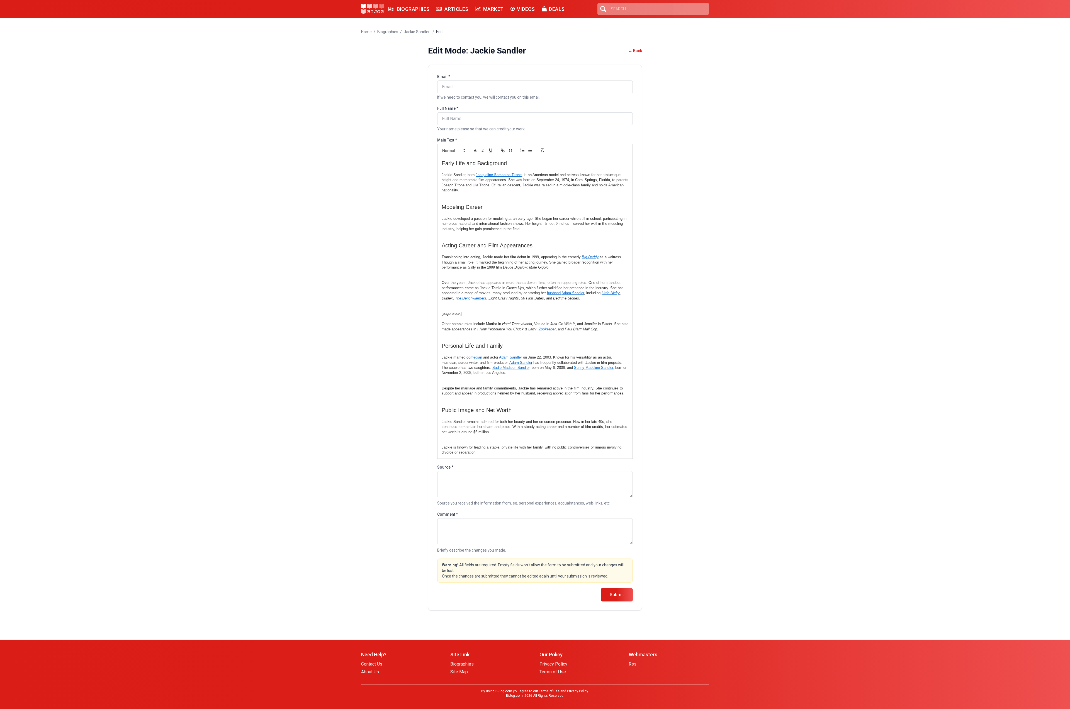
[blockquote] (510, 150)
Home (366, 32)
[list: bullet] (530, 150)
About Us (370, 671)
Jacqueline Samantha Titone (499, 175)
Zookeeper (547, 329)
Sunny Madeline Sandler (593, 368)
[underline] (491, 150)
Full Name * (447, 108)
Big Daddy (590, 257)
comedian (474, 357)
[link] (503, 150)
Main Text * (447, 140)
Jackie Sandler (417, 32)
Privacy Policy (553, 664)
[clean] (542, 150)
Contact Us (371, 664)
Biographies (413, 9)
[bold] (475, 150)
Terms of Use (552, 671)
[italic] (483, 150)
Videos (526, 9)
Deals (557, 9)
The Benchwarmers (470, 298)
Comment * (447, 514)
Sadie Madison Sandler (510, 368)
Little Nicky (611, 293)
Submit (617, 594)
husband (554, 293)
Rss (632, 664)
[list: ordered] (522, 150)
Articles (456, 9)
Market (493, 9)
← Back (635, 50)
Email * (443, 76)
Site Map (459, 671)
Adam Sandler (572, 293)
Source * (445, 467)
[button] (453, 150)
